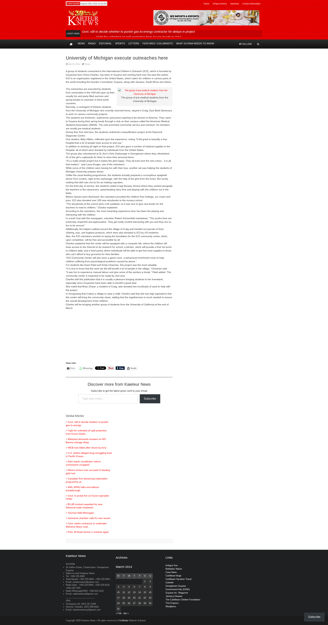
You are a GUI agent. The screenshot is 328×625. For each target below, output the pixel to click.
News (87, 64)
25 (123, 603)
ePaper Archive (220, 4)
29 (145, 603)
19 (129, 598)
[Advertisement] (119, 337)
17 (118, 598)
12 (129, 592)
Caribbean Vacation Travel (179, 579)
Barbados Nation (174, 569)
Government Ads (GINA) (178, 589)
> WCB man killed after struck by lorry (86, 447)
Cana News (171, 572)
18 (123, 598)
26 (129, 603)
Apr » (126, 613)
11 (124, 592)
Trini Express (172, 603)
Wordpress (171, 606)
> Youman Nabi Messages (80, 512)
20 (134, 598)
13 (134, 592)
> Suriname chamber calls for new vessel (88, 518)
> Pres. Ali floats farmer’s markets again (87, 532)
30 (150, 603)
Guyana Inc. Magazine (177, 592)
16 (150, 592)
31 (118, 609)
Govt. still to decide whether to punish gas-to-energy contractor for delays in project (138, 31)
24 (118, 603)
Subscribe (150, 398)
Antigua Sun (172, 565)
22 (145, 598)
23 (150, 598)
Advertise (234, 4)
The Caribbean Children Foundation (183, 599)
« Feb (118, 613)
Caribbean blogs (173, 575)
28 (139, 603)
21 (139, 598)
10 (118, 592)
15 (145, 592)
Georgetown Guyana (176, 586)
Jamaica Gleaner (174, 596)
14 (139, 592)
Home (206, 4)
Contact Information (251, 4)
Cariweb (169, 582)
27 (134, 603)
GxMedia (123, 620)
